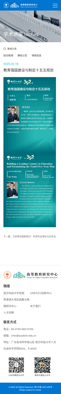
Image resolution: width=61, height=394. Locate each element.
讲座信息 (36, 55)
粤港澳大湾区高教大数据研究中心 (16, 303)
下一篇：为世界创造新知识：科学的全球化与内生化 (29, 236)
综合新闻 (8, 55)
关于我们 (35, 306)
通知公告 (22, 55)
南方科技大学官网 (13, 293)
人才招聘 (8, 312)
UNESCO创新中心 (41, 293)
